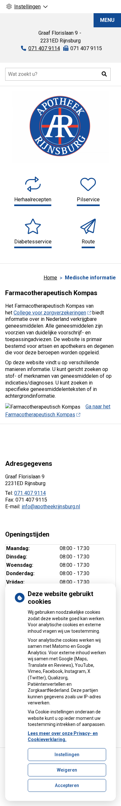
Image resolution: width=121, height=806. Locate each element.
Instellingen (67, 754)
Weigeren (67, 770)
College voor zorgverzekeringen (50, 313)
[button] (104, 74)
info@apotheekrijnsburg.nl (51, 506)
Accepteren (67, 785)
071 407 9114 (30, 493)
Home (50, 278)
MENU (107, 20)
